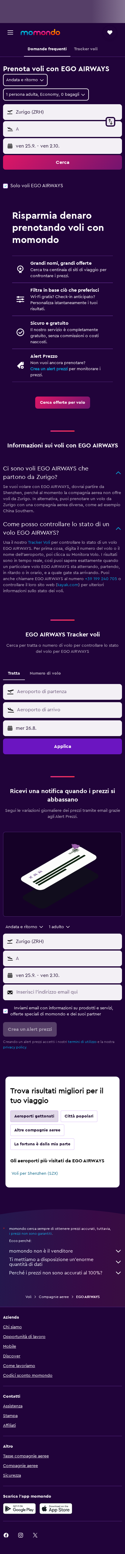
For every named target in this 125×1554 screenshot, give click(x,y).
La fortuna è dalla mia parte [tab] (42, 1144)
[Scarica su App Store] (55, 1508)
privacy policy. (15, 1047)
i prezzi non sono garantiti (30, 1233)
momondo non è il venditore (41, 1251)
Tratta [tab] (14, 673)
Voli (28, 1297)
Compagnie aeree (54, 1297)
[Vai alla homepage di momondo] (40, 32)
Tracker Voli (39, 542)
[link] (62, 403)
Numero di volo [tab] (45, 673)
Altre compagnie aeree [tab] (37, 1130)
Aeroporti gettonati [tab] (34, 1116)
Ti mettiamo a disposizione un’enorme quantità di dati (51, 1262)
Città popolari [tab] (79, 1116)
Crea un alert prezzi (49, 369)
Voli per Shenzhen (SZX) (35, 1173)
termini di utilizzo (82, 1042)
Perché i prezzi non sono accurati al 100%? (55, 1272)
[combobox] (68, 691)
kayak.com (67, 585)
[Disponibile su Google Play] (19, 1508)
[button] (10, 32)
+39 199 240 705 (101, 579)
